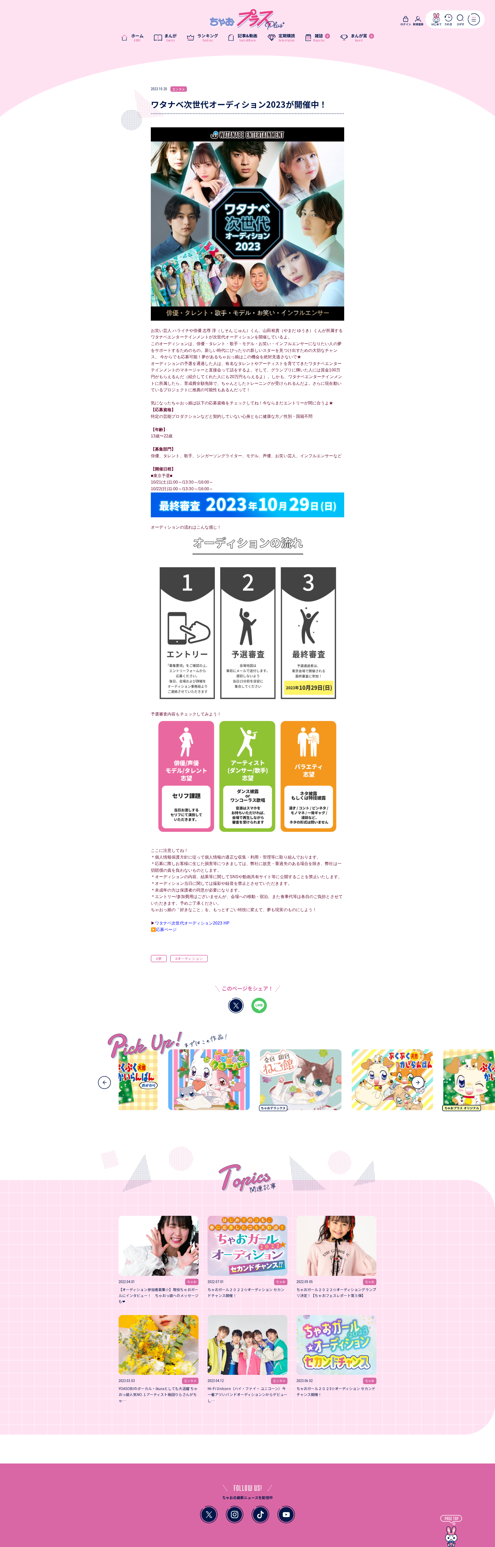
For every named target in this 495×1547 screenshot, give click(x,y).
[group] (165, 1081)
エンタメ (178, 89)
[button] (104, 1082)
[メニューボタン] (474, 19)
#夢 (159, 958)
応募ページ (166, 929)
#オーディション (189, 958)
